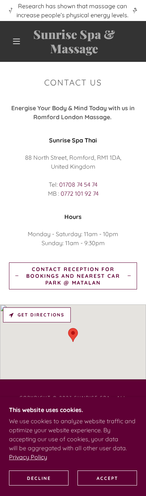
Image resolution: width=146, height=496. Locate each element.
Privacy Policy (28, 457)
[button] (16, 41)
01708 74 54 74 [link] (78, 184)
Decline (39, 478)
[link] (74, 41)
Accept (107, 478)
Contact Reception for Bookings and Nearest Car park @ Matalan (73, 276)
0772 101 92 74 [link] (79, 193)
